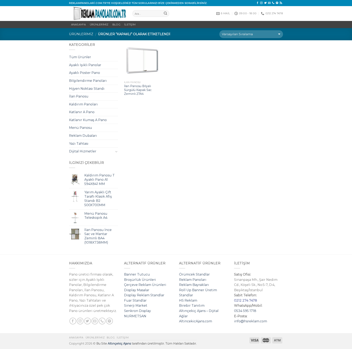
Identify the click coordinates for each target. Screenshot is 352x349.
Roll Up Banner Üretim (198, 290)
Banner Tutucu (137, 274)
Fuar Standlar (135, 300)
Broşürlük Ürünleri (140, 280)
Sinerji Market (135, 305)
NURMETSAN (135, 316)
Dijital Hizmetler (82, 151)
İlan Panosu (78, 96)
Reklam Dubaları (83, 136)
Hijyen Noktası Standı (86, 89)
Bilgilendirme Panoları (88, 81)
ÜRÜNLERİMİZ (99, 24)
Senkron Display (137, 311)
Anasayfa (76, 337)
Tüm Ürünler (80, 57)
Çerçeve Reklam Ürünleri (145, 285)
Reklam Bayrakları (194, 285)
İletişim (129, 24)
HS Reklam (188, 300)
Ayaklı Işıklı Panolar (85, 65)
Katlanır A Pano (82, 112)
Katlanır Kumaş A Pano (88, 120)
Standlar (186, 295)
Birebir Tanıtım (192, 305)
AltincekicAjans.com (195, 321)
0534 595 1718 (245, 311)
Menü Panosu (80, 128)
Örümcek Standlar (194, 274)
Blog (116, 24)
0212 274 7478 (245, 300)
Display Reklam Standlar (144, 295)
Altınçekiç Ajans (119, 343)
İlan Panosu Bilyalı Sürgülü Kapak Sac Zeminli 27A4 (138, 89)
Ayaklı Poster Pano (84, 73)
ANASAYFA (78, 24)
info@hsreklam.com (250, 321)
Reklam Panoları (192, 280)
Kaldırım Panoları (83, 104)
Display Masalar (136, 290)
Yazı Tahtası (78, 144)
